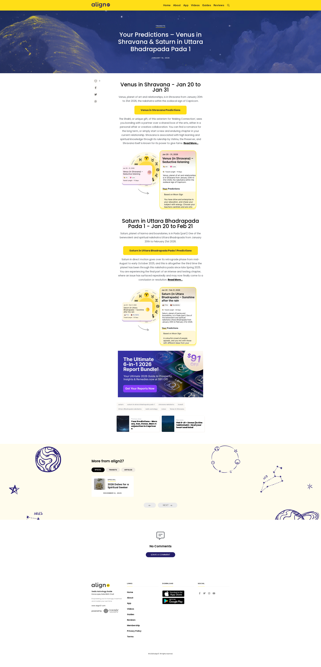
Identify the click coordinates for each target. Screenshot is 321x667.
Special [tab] (98, 470)
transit (180, 404)
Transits (160, 26)
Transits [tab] (113, 470)
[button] (160, 110)
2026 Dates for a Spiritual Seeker (118, 486)
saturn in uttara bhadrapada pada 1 (141, 404)
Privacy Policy (134, 631)
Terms (130, 636)
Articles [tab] (128, 470)
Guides (206, 5)
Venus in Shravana (177, 409)
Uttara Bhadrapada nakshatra (130, 409)
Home (167, 5)
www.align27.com (98, 606)
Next (166, 505)
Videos (195, 5)
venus (163, 409)
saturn (120, 404)
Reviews (219, 5)
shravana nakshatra (166, 404)
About (177, 5)
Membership (133, 625)
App (185, 5)
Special (112, 480)
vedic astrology (151, 409)
